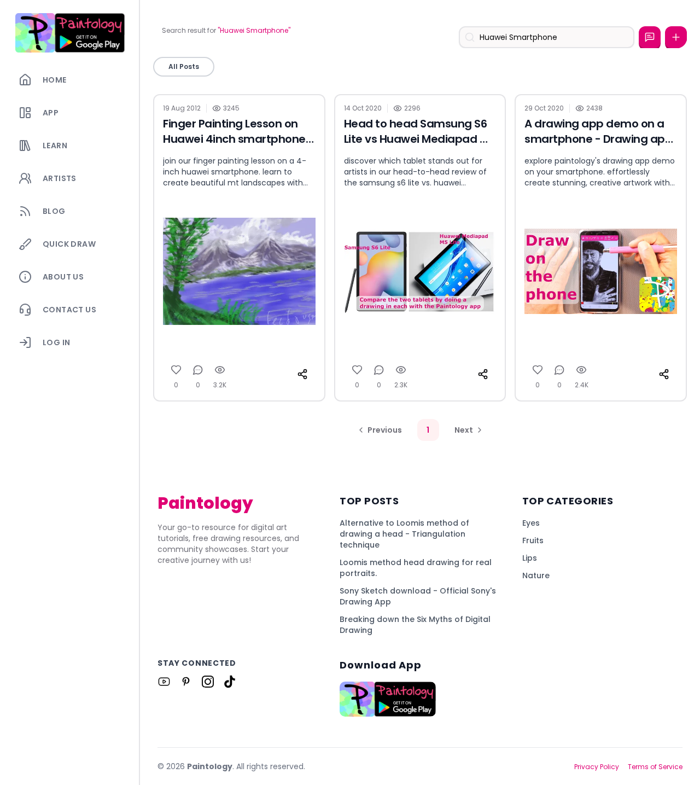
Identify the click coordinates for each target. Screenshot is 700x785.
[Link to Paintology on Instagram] (207, 681)
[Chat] (650, 37)
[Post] (676, 37)
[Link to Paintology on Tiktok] (229, 681)
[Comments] (198, 370)
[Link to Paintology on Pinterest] (185, 681)
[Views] (220, 370)
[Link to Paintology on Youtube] (164, 681)
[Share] (302, 374)
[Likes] (176, 370)
